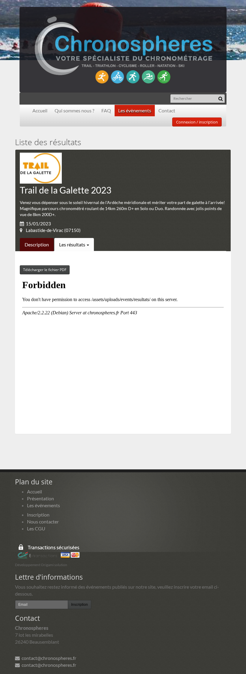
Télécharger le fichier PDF (44, 269)
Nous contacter (43, 521)
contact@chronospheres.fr (48, 658)
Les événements (43, 505)
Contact (166, 110)
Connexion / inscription (197, 122)
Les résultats (72, 244)
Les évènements (134, 110)
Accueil (39, 110)
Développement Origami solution (41, 565)
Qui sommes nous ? (74, 110)
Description (37, 244)
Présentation (40, 498)
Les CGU (36, 528)
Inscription (38, 514)
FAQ (106, 110)
